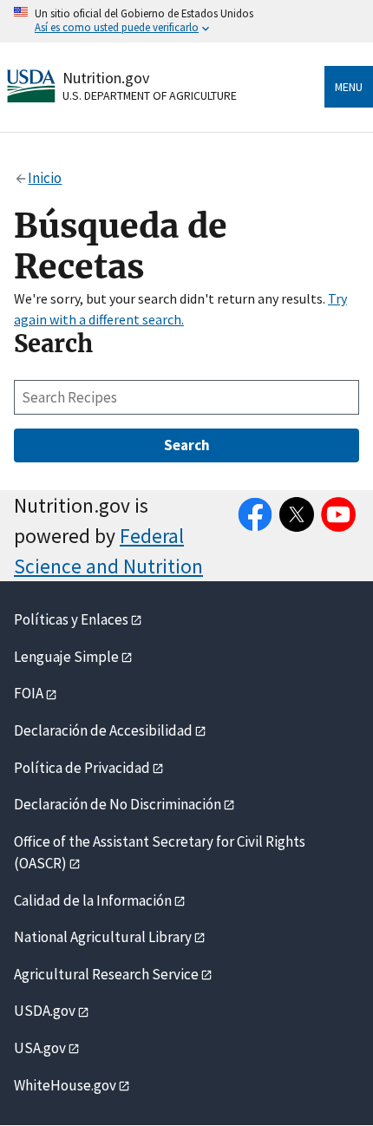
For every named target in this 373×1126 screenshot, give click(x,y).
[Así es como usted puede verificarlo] (186, 21)
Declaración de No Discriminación (117, 804)
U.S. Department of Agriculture (149, 95)
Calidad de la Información (93, 900)
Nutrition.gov (105, 78)
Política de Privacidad (82, 767)
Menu (349, 87)
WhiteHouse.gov (65, 1085)
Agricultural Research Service (106, 974)
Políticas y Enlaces (71, 619)
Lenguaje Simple (66, 656)
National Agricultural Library (103, 936)
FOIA (28, 693)
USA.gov (40, 1047)
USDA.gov (44, 1010)
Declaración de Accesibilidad (103, 730)
